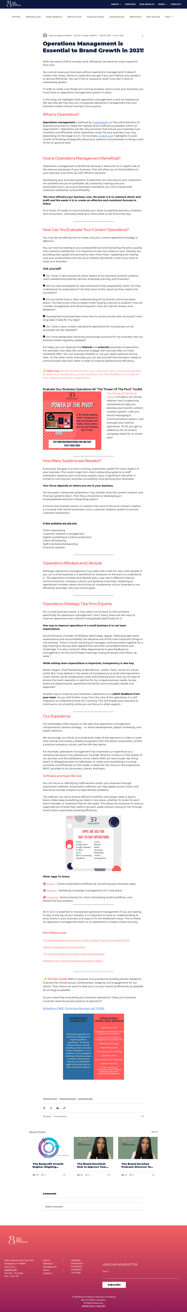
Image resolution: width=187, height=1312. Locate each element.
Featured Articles (95, 17)
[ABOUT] (63, 1260)
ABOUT (46, 1260)
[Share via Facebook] (44, 1108)
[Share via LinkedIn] (57, 1108)
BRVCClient (135, 17)
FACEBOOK (76, 1266)
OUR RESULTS (50, 1267)
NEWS (46, 1270)
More (168, 17)
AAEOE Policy (88, 1306)
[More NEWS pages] (166, 4)
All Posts (16, 17)
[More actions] (142, 35)
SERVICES (48, 1263)
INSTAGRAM (77, 1263)
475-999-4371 (10, 1270)
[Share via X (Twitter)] (51, 1108)
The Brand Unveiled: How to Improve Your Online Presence (91, 1165)
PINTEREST (76, 1269)
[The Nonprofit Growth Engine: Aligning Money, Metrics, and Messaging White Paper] (49, 1148)
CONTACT (47, 1273)
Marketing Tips (33, 17)
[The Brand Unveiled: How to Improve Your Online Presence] (93, 1148)
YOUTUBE (76, 1272)
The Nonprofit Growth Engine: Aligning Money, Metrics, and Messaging (48, 1165)
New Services (153, 17)
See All (154, 1131)
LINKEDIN (75, 1260)
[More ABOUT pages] (120, 4)
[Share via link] (64, 1108)
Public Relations (54, 17)
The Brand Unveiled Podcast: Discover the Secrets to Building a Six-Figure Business (137, 1165)
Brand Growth (74, 17)
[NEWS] (63, 1270)
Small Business (117, 17)
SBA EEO (101, 1306)
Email (105, 1271)
